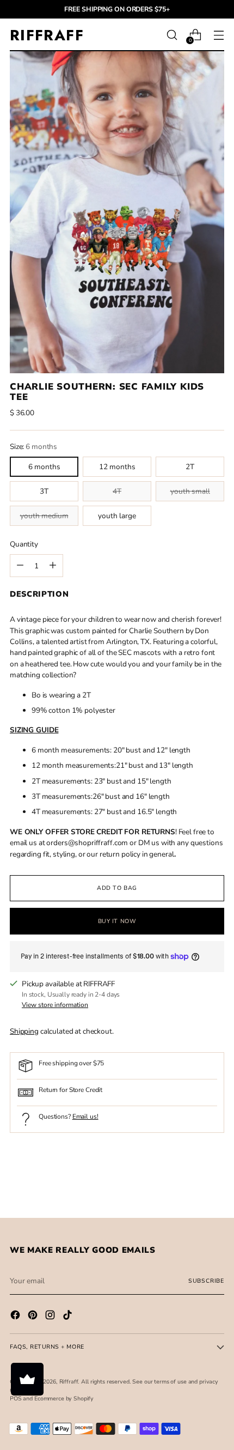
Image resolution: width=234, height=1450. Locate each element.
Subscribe (206, 1281)
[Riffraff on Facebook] (16, 1316)
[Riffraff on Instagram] (51, 1316)
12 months (117, 467)
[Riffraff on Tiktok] (68, 1316)
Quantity (24, 544)
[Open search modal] (172, 35)
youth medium (44, 516)
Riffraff (68, 1382)
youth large (117, 516)
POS (16, 1398)
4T (117, 491)
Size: (33, 446)
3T (44, 491)
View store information (55, 1004)
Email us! (85, 1116)
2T (190, 467)
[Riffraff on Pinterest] (33, 1316)
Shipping (24, 1031)
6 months (44, 467)
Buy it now (117, 921)
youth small (190, 491)
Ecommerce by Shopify (64, 1398)
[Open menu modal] (218, 35)
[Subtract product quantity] (53, 566)
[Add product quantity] (20, 566)
